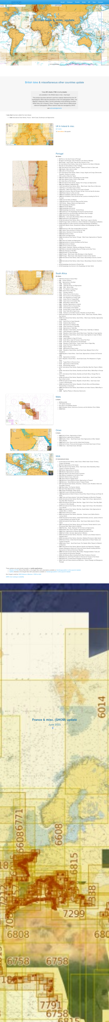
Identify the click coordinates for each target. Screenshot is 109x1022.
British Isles (31, 82)
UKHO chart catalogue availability (15, 577)
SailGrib (11, 572)
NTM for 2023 (37, 574)
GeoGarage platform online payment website (69, 570)
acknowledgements (56, 108)
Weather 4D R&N (14, 570)
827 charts (58, 129)
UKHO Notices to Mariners (25, 574)
